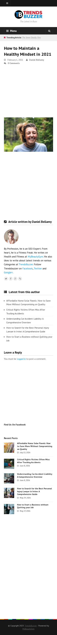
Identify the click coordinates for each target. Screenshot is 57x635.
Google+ (8, 272)
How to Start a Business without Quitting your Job (29, 338)
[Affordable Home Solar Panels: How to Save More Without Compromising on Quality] (9, 448)
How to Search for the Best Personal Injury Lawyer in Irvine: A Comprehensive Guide (27, 329)
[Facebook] (11, 279)
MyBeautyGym (35, 256)
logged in (21, 358)
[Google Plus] (15, 279)
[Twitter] (6, 279)
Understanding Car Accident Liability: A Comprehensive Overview (24, 320)
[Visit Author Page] (11, 236)
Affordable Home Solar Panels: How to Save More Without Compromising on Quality (28, 302)
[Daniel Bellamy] (20, 279)
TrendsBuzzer (26, 264)
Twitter (38, 268)
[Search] (49, 30)
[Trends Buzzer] (28, 16)
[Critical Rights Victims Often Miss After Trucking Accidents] (9, 464)
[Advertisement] (28, 92)
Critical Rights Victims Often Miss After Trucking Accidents (25, 311)
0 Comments (14, 63)
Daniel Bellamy (36, 59)
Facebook (27, 268)
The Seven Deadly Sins (31, 37)
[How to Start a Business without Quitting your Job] (9, 509)
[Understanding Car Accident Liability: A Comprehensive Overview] (9, 478)
